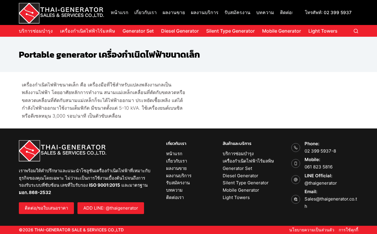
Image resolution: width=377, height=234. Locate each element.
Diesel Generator (180, 31)
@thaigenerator (321, 183)
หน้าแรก (119, 12)
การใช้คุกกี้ (348, 229)
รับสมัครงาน (237, 12)
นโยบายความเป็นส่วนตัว (311, 229)
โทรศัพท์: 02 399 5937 (328, 12)
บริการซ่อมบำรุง (36, 31)
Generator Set (138, 31)
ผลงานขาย (174, 12)
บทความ (265, 12)
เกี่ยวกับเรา (145, 12)
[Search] (356, 31)
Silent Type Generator (230, 31)
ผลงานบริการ (205, 12)
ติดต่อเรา (289, 12)
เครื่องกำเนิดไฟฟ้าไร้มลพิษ (87, 31)
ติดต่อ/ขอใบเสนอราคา (46, 208)
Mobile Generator (281, 31)
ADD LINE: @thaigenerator (110, 208)
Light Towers (323, 31)
